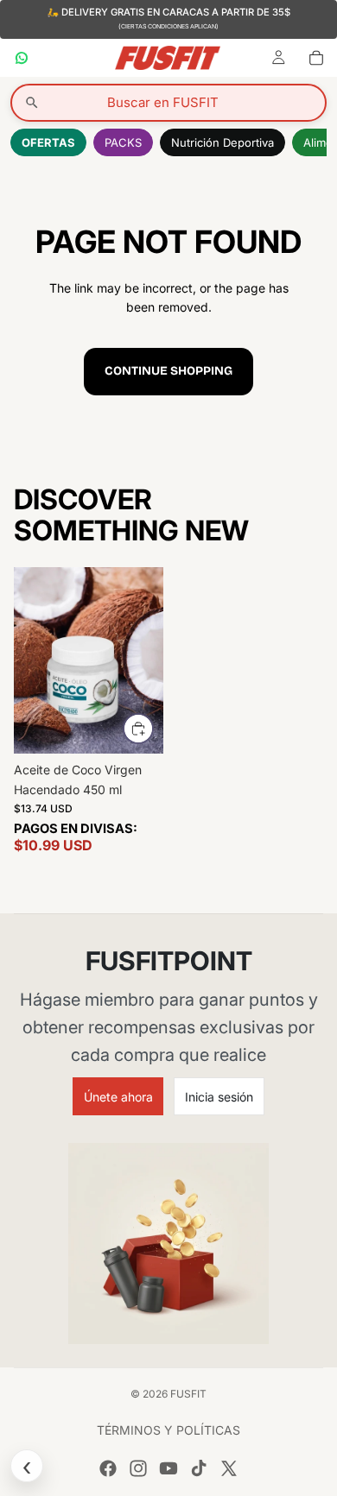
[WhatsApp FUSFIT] (21, 58)
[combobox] (168, 103)
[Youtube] (168, 1468)
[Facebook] (108, 1468)
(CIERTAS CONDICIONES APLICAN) (168, 26)
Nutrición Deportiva (222, 142)
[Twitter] (229, 1468)
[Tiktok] (198, 1468)
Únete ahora (118, 1096)
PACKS (123, 142)
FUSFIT (188, 1393)
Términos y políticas (168, 1430)
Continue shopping (168, 370)
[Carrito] (316, 58)
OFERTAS (48, 142)
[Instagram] (138, 1468)
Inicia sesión (219, 1096)
